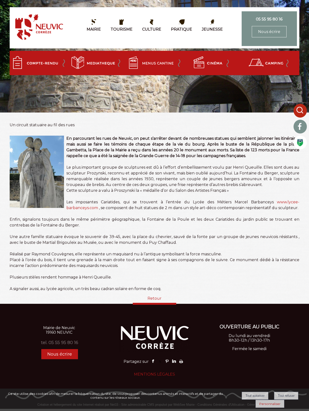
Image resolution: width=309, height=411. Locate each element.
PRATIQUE (181, 29)
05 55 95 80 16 (269, 19)
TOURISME (122, 29)
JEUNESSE (212, 29)
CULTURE (151, 29)
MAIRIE (94, 29)
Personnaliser (270, 404)
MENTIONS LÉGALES (154, 374)
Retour (154, 298)
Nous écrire (269, 31)
